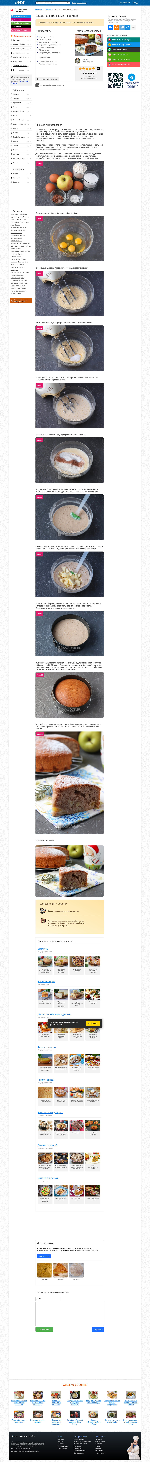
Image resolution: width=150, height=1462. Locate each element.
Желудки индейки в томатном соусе (93, 1402)
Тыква (21, 283)
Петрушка (14, 262)
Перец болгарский (16, 256)
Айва (12, 214)
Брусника (13, 217)
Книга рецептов (20, 16)
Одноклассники (101, 1453)
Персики (23, 259)
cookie (59, 1025)
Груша (22, 222)
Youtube (98, 1446)
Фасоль (13, 286)
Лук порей (19, 249)
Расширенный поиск (79, 3)
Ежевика (17, 225)
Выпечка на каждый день (50, 1112)
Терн (25, 280)
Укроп (26, 283)
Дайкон (27, 222)
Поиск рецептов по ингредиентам (21, 300)
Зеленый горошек (16, 227)
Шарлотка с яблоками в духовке (54, 1014)
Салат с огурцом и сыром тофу (112, 1421)
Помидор (21, 262)
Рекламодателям (63, 1446)
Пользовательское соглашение (21, 1448)
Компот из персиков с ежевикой (56, 1403)
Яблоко (19, 293)
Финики (13, 291)
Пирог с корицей (46, 1080)
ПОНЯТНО (93, 1023)
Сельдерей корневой (17, 272)
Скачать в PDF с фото (120, 54)
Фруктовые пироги (47, 1047)
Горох (19, 219)
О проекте (61, 1439)
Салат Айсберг (19, 264)
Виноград (26, 217)
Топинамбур (14, 283)
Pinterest (99, 1439)
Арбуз (16, 214)
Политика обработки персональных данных (25, 1451)
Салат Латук (14, 267)
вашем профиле (91, 1250)
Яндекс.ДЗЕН (100, 1441)
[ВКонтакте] (110, 27)
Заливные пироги (46, 981)
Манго (22, 251)
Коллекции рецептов (80, 1444)
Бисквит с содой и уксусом (37, 1421)
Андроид (14, 83)
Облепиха (14, 254)
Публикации (77, 1448)
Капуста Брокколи (16, 233)
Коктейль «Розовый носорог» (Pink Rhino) (75, 1422)
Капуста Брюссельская (18, 235)
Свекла (21, 267)
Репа (12, 264)
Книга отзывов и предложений (21, 10)
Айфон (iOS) (23, 81)
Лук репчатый (15, 251)
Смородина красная (17, 275)
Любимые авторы (21, 23)
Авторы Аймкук (20, 30)
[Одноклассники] (116, 27)
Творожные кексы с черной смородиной (112, 1403)
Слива (27, 272)
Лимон (13, 249)
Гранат (24, 219)
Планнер (17, 20)
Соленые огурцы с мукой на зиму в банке (130, 1422)
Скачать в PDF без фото (121, 59)
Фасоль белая (20, 286)
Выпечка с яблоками (48, 1178)
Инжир (25, 227)
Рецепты (38, 9)
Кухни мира (77, 1446)
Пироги (48, 9)
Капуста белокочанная (18, 230)
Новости (60, 1441)
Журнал (17, 26)
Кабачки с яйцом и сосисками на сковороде (37, 1403)
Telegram (99, 1444)
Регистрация (124, 3)
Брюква (19, 217)
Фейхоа (24, 288)
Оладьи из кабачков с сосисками (56, 1422)
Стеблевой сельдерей (17, 278)
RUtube (98, 1448)
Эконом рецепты (20, 66)
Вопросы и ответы (80, 1451)
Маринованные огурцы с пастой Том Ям (130, 1403)
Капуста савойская (16, 243)
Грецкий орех (15, 222)
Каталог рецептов (79, 1439)
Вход (135, 3)
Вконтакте (99, 1451)
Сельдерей (14, 270)
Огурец (20, 254)
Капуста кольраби (16, 238)
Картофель (26, 243)
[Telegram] (122, 27)
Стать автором (62, 1448)
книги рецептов (58, 85)
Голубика (13, 219)
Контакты (61, 1444)
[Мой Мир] (127, 27)
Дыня (12, 225)
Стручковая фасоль (17, 280)
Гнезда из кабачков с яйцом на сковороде (75, 1403)
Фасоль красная (16, 288)
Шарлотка (43, 949)
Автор (85, 60)
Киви (12, 246)
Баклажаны (23, 214)
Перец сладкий (15, 259)
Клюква (21, 246)
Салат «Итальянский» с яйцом (93, 1422)
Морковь (27, 251)
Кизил (16, 246)
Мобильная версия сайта (24, 1436)
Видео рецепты (19, 70)
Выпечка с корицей (47, 1145)
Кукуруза (28, 246)
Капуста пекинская (16, 241)
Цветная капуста (21, 291)
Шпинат (13, 293)
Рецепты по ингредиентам (82, 1441)
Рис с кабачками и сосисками (19, 1421)
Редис (26, 262)
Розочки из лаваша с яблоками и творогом (19, 1403)
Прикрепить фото (44, 1329)
